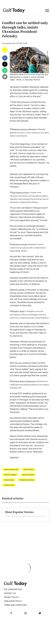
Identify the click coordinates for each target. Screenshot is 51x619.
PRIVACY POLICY (11, 597)
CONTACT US (10, 593)
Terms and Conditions (15, 605)
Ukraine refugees (10, 474)
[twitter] (4, 64)
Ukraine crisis (9, 480)
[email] (4, 76)
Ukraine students (28, 474)
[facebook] (4, 58)
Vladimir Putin (9, 485)
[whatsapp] (4, 70)
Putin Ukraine (28, 469)
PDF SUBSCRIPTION (13, 589)
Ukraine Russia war (11, 469)
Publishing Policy (13, 601)
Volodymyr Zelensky (26, 480)
